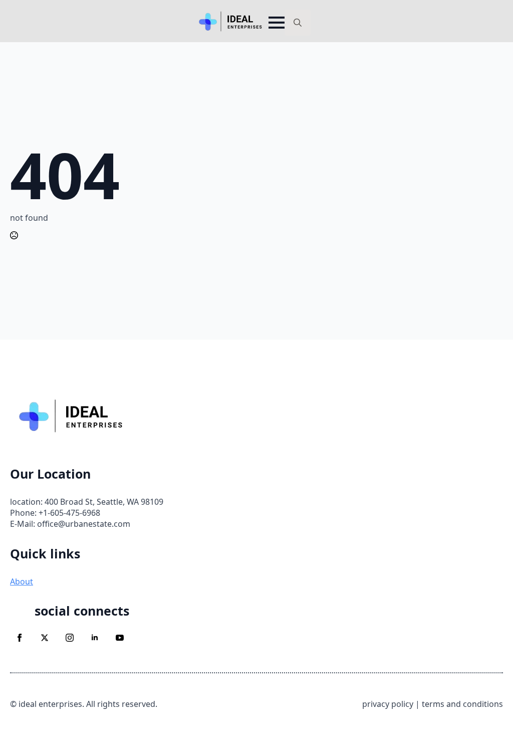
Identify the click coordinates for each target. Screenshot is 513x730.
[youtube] (119, 637)
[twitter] (44, 637)
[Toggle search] (298, 23)
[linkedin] (94, 637)
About (21, 581)
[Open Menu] (277, 23)
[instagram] (69, 637)
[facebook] (19, 637)
